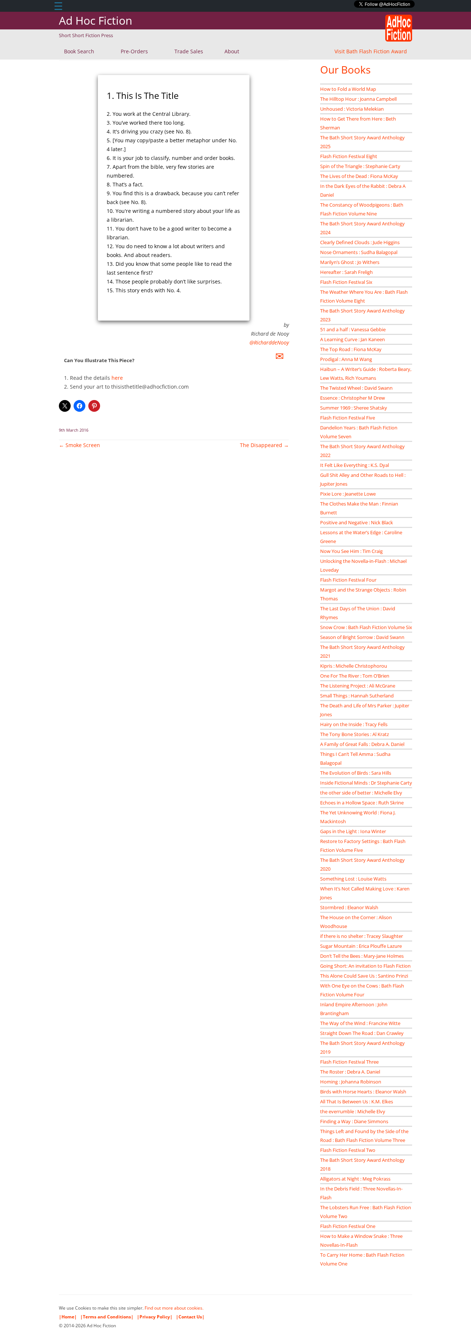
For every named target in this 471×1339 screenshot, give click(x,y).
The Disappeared (264, 445)
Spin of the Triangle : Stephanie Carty (360, 166)
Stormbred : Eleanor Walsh (349, 907)
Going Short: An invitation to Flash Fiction (365, 966)
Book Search (79, 51)
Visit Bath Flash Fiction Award (370, 51)
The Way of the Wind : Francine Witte (360, 1023)
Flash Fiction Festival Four (348, 579)
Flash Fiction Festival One (347, 1226)
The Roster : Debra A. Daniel (350, 1071)
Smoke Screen (79, 445)
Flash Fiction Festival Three (349, 1061)
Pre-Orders (134, 51)
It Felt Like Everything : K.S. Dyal (354, 465)
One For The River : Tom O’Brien (354, 675)
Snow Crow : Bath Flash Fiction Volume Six (366, 627)
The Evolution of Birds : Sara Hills (355, 773)
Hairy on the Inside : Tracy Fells (353, 724)
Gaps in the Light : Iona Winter (353, 831)
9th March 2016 (73, 430)
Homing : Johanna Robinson (350, 1081)
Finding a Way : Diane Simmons (354, 1121)
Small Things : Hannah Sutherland (357, 695)
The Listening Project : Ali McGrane (357, 685)
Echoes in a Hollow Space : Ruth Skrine (362, 802)
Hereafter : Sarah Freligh (346, 272)
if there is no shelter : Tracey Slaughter (361, 936)
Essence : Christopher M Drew (352, 397)
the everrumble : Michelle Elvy (352, 1111)
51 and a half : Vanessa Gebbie (353, 329)
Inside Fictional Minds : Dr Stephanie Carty (366, 782)
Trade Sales (188, 51)
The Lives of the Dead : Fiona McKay (359, 176)
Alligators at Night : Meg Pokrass (355, 1178)
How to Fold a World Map (348, 89)
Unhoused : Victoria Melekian (352, 109)
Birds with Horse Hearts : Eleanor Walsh (363, 1091)
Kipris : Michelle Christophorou (353, 666)
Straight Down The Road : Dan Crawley (362, 1033)
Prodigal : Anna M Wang (346, 359)
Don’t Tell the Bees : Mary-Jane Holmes (362, 956)
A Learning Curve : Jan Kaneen (352, 339)
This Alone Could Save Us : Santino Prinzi (364, 975)
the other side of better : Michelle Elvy (361, 792)
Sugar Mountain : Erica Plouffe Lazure (361, 946)
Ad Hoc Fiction (95, 20)
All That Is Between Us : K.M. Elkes (356, 1101)
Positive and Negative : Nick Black (356, 522)
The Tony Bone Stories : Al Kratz (354, 734)
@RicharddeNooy (269, 342)
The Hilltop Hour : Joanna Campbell (358, 99)
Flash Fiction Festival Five (347, 417)
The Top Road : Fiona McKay (351, 349)
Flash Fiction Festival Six (346, 282)
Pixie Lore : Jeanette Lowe (348, 493)
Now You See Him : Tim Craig (351, 551)
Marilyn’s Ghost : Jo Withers (349, 262)
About (231, 51)
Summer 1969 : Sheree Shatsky (353, 407)
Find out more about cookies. (174, 1308)
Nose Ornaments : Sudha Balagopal (358, 252)
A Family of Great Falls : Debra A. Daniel (362, 744)
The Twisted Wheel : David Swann (356, 388)
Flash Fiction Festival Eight (348, 156)
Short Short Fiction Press (86, 35)
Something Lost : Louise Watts (353, 878)
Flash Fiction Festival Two (347, 1150)
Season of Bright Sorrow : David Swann (362, 637)
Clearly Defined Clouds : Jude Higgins (360, 242)
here (117, 377)
